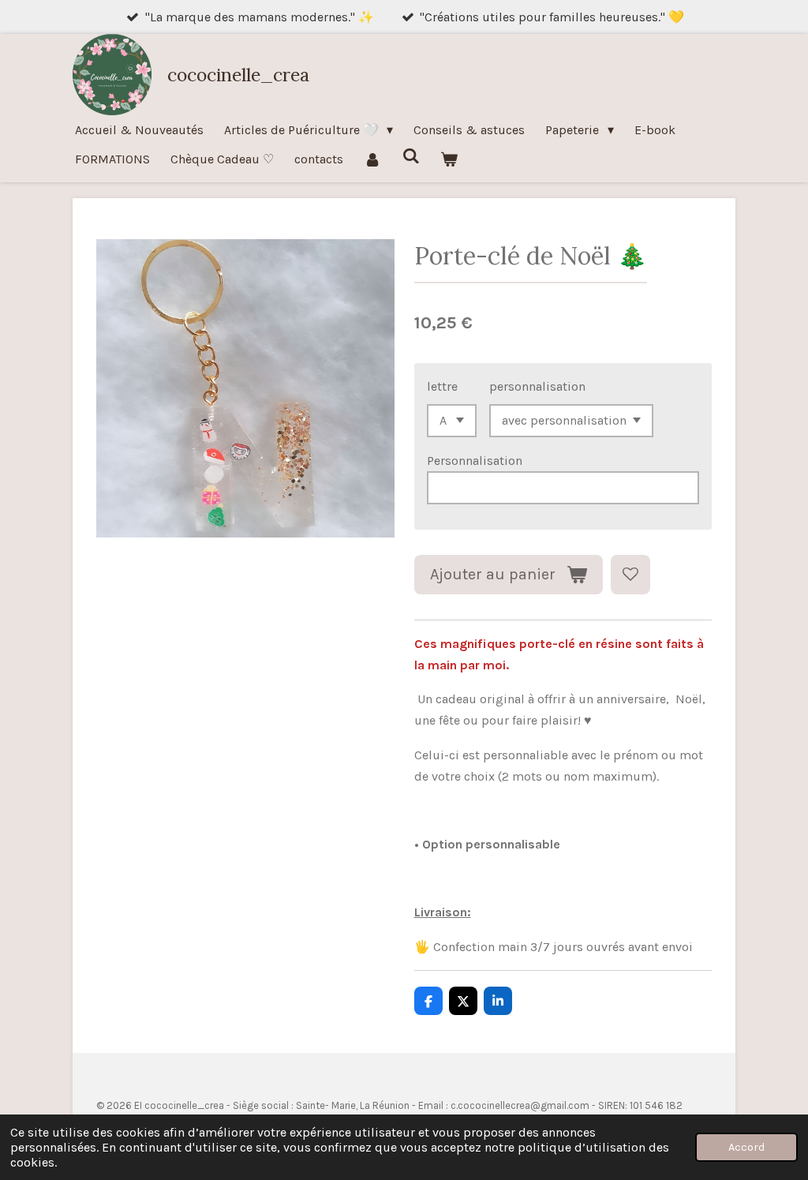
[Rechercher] (410, 155)
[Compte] (372, 159)
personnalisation (537, 386)
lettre (442, 386)
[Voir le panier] (449, 159)
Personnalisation (474, 460)
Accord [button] (746, 1147)
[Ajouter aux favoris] (630, 574)
